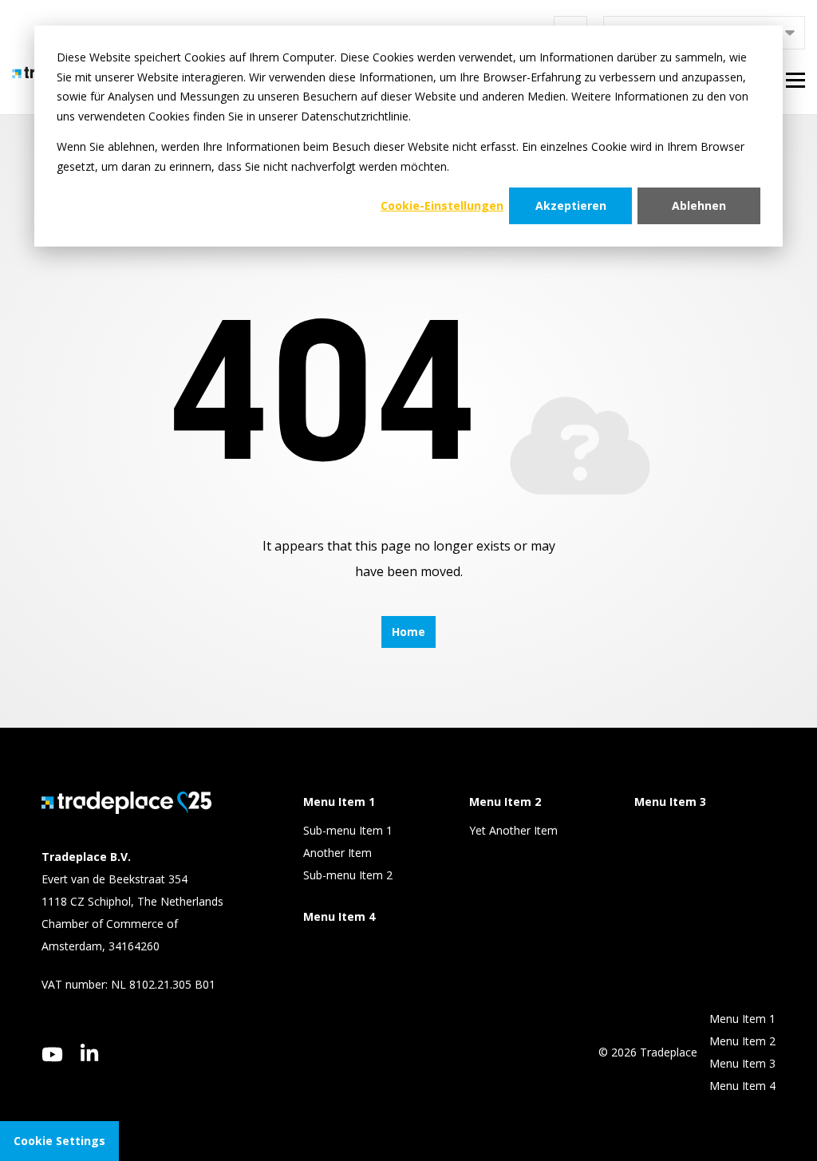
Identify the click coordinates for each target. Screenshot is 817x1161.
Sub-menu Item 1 (348, 830)
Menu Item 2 (742, 1040)
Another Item (337, 852)
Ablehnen (699, 205)
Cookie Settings (59, 1140)
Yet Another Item (513, 830)
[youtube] (52, 1054)
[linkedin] (90, 1052)
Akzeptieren (570, 205)
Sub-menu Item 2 (348, 875)
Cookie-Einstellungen (442, 205)
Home (408, 631)
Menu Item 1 (742, 1018)
